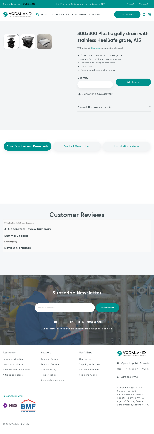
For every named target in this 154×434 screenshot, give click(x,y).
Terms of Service (50, 364)
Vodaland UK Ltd (20, 424)
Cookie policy (48, 369)
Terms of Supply (49, 359)
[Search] (37, 14)
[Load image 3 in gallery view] (44, 41)
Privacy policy (48, 375)
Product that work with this (94, 107)
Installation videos (13, 364)
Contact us (85, 359)
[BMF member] (28, 405)
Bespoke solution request (17, 369)
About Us (131, 4)
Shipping (95, 48)
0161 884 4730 (129, 377)
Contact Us (144, 4)
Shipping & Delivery (89, 364)
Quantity (82, 77)
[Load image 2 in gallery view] (27, 41)
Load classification (13, 359)
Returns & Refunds (89, 369)
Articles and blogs (13, 375)
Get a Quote (127, 14)
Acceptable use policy (53, 380)
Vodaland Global (88, 375)
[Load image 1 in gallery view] (11, 41)
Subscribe (107, 307)
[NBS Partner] (10, 405)
